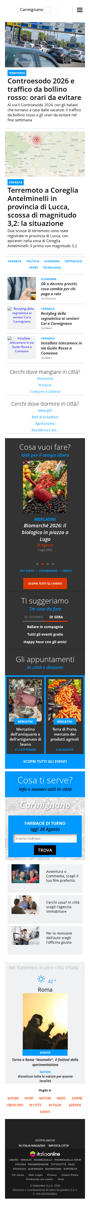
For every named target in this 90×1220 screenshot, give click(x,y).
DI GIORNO (33, 617)
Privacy (52, 1175)
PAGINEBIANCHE (38, 1164)
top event (27, 571)
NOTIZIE (45, 1072)
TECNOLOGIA (52, 267)
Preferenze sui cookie (39, 1179)
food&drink (48, 571)
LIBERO (13, 1160)
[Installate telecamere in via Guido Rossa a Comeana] (22, 344)
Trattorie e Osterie (45, 391)
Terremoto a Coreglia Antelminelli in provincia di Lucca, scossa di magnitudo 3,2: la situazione (43, 206)
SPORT (33, 267)
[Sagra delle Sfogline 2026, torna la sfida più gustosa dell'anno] (48, 490)
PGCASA (20, 1164)
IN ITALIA (55, 1105)
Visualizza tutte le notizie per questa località (45, 1078)
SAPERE (77, 1098)
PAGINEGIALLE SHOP (67, 1160)
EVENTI (45, 1112)
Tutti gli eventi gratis (45, 634)
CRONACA (15, 182)
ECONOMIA (52, 261)
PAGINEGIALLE (43, 1160)
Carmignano (31, 9)
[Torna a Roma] (48, 1023)
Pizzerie (45, 385)
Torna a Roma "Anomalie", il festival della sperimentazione (45, 1062)
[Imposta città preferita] (11, 9)
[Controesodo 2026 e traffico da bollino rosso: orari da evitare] (45, 44)
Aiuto (61, 1179)
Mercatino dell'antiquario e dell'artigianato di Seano (25, 737)
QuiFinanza (48, 298)
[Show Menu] (79, 10)
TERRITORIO (17, 73)
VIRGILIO (26, 1160)
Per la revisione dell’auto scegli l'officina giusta (59, 938)
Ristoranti (45, 378)
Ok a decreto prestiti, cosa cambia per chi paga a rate (59, 288)
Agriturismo (45, 423)
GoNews (46, 328)
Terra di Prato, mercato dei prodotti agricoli (64, 734)
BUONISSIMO (53, 1169)
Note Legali (35, 1175)
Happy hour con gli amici (45, 641)
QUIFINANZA (35, 1169)
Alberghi (45, 410)
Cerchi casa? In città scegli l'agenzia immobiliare (63, 907)
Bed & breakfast (45, 417)
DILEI (71, 1164)
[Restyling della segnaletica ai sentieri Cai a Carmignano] (22, 315)
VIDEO (61, 1098)
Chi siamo (18, 1175)
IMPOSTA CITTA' (58, 1145)
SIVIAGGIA (19, 1169)
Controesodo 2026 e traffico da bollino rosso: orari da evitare (44, 89)
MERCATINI (25, 721)
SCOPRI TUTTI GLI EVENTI (45, 583)
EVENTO (45, 1052)
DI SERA (56, 617)
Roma (45, 989)
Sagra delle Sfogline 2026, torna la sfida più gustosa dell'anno (45, 532)
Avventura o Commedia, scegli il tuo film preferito (62, 876)
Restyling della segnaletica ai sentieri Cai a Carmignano (60, 318)
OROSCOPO (15, 1105)
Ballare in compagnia (45, 626)
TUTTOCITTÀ (58, 1164)
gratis (67, 571)
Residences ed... (45, 430)
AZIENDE (75, 1105)
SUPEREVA (70, 1169)
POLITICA (32, 261)
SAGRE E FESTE (45, 519)
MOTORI (45, 1098)
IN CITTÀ (35, 1105)
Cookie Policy (70, 1175)
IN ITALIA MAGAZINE (32, 1145)
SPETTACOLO (73, 261)
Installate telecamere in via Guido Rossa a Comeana (61, 347)
